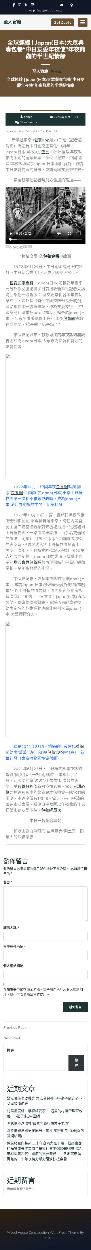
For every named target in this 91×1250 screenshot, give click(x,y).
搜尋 (10, 1050)
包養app (41, 140)
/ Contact (56, 10)
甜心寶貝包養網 (27, 562)
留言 (7, 882)
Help (32, 10)
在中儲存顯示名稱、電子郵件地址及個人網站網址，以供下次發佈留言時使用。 (43, 992)
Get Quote (62, 22)
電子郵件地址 (14, 947)
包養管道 (55, 752)
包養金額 (51, 256)
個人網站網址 (13, 966)
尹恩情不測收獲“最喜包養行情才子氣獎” (38, 1123)
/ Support (43, 10)
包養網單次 (51, 810)
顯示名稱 (11, 928)
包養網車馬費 (21, 282)
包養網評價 (27, 786)
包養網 (69, 318)
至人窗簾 (12, 22)
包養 (45, 151)
